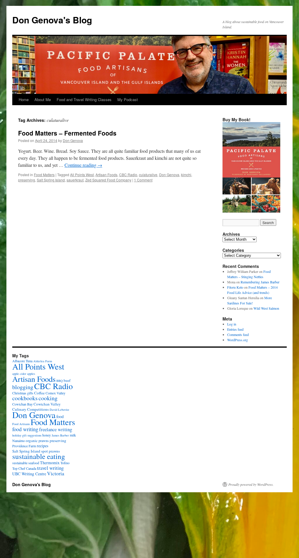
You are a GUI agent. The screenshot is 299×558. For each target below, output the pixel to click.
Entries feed (235, 329)
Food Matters (44, 174)
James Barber (60, 435)
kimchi (186, 174)
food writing (25, 429)
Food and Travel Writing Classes (84, 99)
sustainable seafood (25, 462)
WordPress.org (237, 339)
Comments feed (238, 334)
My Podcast (127, 99)
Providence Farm (24, 445)
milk (73, 435)
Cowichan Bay (22, 404)
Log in (231, 324)
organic (32, 440)
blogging (22, 387)
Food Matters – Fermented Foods (67, 133)
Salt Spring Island (51, 179)
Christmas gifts (22, 393)
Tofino (64, 462)
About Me (42, 99)
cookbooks (25, 398)
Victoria (55, 473)
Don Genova (73, 140)
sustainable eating (38, 456)
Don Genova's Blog (52, 19)
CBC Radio (128, 174)
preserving (26, 179)
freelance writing (55, 429)
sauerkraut (75, 179)
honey (46, 435)
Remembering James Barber (260, 282)
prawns (44, 440)
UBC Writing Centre (29, 473)
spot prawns (50, 451)
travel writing (50, 468)
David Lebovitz (59, 410)
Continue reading (83, 165)
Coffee (39, 393)
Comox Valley (55, 393)
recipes (42, 445)
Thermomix (50, 462)
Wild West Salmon (266, 308)
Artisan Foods (106, 174)
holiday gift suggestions (26, 435)
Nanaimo (18, 440)
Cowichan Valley (47, 404)
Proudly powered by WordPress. (251, 484)
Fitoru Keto (235, 287)
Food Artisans (21, 424)
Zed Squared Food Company (108, 179)
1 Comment (143, 179)
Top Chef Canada (24, 468)
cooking (48, 398)
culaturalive (148, 174)
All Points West (82, 174)
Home (24, 99)
